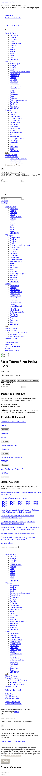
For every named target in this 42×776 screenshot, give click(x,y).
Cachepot (13, 39)
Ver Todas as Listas (17, 163)
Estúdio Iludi (14, 124)
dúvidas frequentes (12, 350)
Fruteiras (13, 45)
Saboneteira (14, 102)
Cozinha (13, 78)
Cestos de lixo (15, 74)
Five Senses (14, 126)
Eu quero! (5, 429)
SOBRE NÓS (10, 16)
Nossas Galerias (11, 155)
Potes (12, 96)
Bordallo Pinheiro (16, 118)
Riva (11, 145)
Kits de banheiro (16, 88)
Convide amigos (11, 696)
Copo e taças (14, 76)
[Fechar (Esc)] (8, 772)
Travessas (13, 106)
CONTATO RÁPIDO (13, 18)
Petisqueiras (14, 94)
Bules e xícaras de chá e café (20, 72)
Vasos (12, 55)
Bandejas (13, 37)
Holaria (12, 130)
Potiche (12, 51)
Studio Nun (14, 147)
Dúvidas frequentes (12, 698)
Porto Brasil (14, 143)
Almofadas (14, 35)
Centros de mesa (16, 43)
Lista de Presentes (11, 157)
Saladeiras (13, 104)
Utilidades (9, 61)
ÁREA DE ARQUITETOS (15, 25)
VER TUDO (14, 59)
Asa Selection (15, 116)
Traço (12, 149)
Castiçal (12, 41)
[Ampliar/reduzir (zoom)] (2, 772)
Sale (7, 153)
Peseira (12, 49)
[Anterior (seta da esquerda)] (2, 774)
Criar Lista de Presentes (18, 159)
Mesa (12, 90)
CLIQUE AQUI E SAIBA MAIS (13, 741)
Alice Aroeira (14, 112)
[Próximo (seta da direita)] (4, 774)
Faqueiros (13, 80)
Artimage (13, 114)
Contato (8, 348)
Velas (12, 57)
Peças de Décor (10, 33)
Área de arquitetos (11, 342)
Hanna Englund (15, 128)
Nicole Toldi (14, 136)
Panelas (12, 92)
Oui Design (14, 141)
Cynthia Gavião (15, 122)
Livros (12, 47)
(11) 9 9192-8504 (26, 547)
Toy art (12, 53)
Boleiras (13, 68)
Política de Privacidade (13, 690)
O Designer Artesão (17, 138)
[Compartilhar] (6, 772)
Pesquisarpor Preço (4, 202)
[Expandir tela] (4, 772)
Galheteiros (14, 82)
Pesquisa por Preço (12, 165)
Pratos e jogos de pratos (18, 100)
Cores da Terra (15, 120)
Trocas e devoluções (12, 346)
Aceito (5, 761)
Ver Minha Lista (15, 161)
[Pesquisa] (23, 181)
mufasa (16, 712)
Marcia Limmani (16, 132)
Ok (24, 387)
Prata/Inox (13, 98)
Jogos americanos (16, 86)
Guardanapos (14, 84)
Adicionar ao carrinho (8, 380)
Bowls (12, 70)
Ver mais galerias (7, 543)
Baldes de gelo (15, 64)
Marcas (8, 110)
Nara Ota (13, 134)
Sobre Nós (9, 344)
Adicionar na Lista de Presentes (28, 380)
